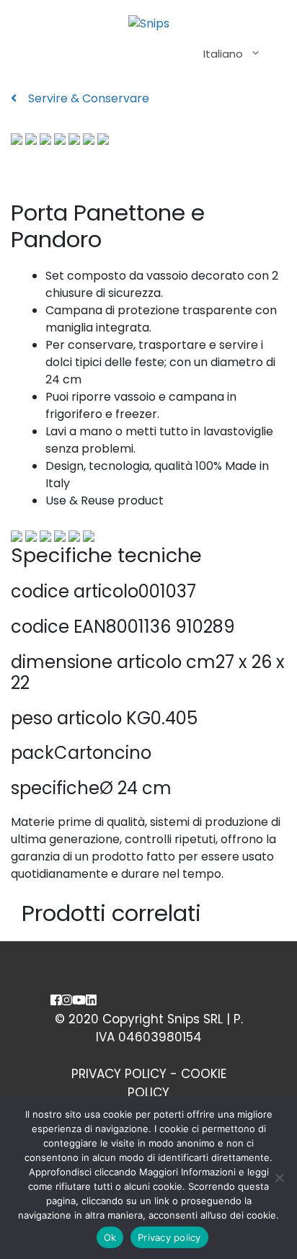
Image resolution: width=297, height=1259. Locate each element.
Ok (110, 1237)
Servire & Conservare (87, 98)
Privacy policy (169, 1237)
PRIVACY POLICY (119, 1073)
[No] (279, 1177)
